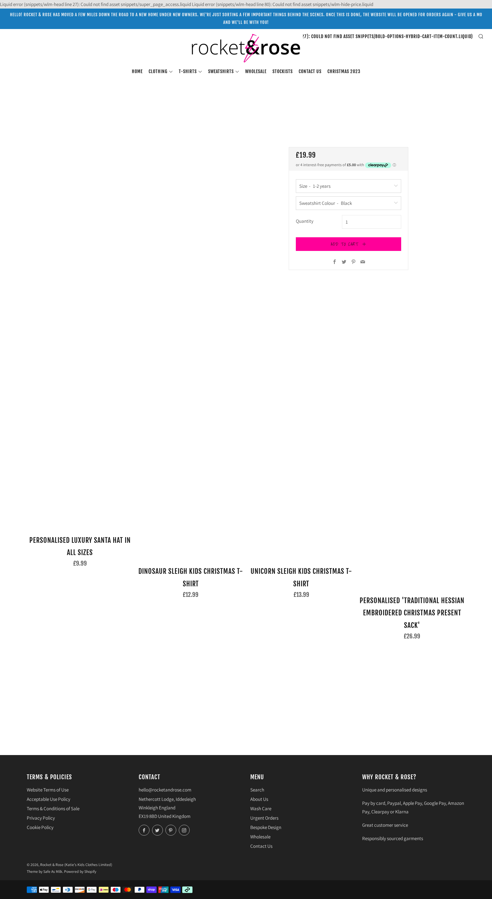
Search (257, 790)
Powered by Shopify (80, 871)
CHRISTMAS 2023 (343, 71)
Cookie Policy (40, 827)
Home (137, 71)
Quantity (304, 221)
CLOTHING (158, 71)
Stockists (282, 71)
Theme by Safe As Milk (44, 871)
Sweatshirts (221, 71)
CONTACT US (310, 71)
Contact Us (261, 846)
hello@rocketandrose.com (165, 790)
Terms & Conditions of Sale (53, 808)
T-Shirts (188, 71)
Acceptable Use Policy (48, 799)
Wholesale (255, 71)
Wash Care (260, 808)
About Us (259, 799)
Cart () (343, 36)
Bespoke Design (265, 827)
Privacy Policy (41, 818)
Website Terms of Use (48, 790)
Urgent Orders (264, 818)
